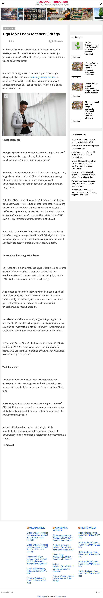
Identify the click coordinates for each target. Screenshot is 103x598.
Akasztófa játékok (60, 529)
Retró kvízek (88, 528)
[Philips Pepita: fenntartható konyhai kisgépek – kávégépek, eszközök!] (77, 66)
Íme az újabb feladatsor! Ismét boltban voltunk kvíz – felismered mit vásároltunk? (58, 17)
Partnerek (98, 592)
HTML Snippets (42, 596)
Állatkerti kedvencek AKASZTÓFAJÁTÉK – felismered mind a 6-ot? (63, 547)
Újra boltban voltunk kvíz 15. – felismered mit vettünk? (11, 17)
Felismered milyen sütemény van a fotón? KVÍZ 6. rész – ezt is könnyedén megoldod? (37, 560)
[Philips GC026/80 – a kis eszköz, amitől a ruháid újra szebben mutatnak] (77, 46)
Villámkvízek (37, 528)
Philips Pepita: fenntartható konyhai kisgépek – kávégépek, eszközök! (91, 69)
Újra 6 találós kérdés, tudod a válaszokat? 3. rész (37, 580)
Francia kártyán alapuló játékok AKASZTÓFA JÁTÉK (63, 578)
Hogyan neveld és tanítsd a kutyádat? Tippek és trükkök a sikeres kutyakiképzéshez (84, 174)
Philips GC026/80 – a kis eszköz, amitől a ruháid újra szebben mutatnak (92, 48)
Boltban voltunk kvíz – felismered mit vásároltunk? (80, 17)
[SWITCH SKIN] (101, 4)
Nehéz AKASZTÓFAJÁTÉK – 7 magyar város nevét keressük (63, 567)
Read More (76, 57)
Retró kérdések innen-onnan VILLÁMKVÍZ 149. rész (89, 573)
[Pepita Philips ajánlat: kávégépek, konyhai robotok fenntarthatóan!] (77, 87)
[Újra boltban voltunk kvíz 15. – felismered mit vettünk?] (12, 14)
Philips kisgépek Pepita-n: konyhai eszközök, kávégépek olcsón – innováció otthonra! (92, 110)
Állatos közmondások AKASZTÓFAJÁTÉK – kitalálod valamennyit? (63, 537)
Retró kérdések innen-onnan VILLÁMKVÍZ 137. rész (89, 554)
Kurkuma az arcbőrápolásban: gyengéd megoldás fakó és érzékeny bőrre (84, 183)
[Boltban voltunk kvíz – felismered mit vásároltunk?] (81, 14)
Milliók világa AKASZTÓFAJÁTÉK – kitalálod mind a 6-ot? (63, 556)
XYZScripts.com (61, 596)
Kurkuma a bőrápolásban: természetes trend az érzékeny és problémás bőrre (84, 192)
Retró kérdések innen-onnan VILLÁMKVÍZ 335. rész (89, 535)
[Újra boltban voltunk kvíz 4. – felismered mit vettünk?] (35, 14)
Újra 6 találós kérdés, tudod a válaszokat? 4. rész (37, 571)
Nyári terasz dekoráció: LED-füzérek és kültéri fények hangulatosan (84, 154)
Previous (1, 14)
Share (6, 96)
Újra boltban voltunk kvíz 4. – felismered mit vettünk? (34, 17)
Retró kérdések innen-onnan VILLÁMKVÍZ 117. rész (89, 563)
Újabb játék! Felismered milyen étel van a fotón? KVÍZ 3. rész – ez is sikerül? (37, 536)
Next (101, 14)
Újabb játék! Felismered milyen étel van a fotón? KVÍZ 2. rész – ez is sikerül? (37, 548)
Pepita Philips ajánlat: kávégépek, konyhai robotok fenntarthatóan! (92, 88)
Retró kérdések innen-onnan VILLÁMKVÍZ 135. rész (89, 544)
